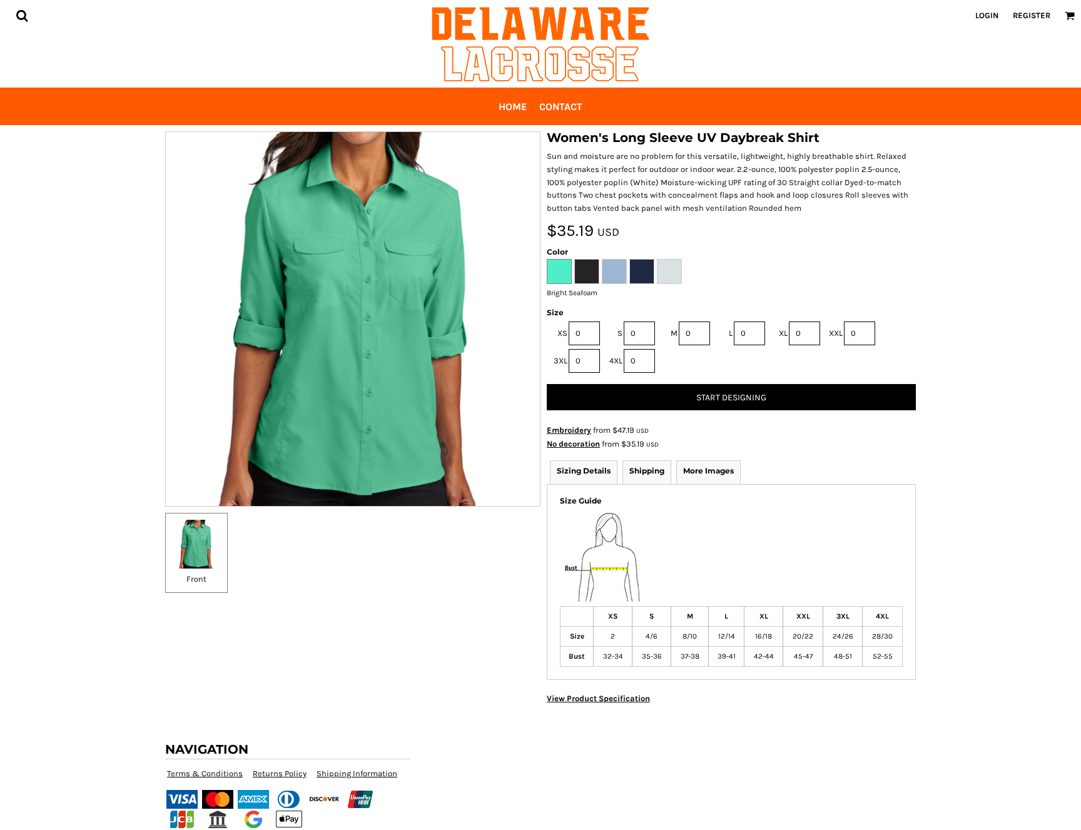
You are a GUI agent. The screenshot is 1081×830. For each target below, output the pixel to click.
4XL (615, 360)
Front (196, 579)
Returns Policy (280, 773)
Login (986, 15)
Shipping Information (357, 773)
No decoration (573, 443)
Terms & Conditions (205, 773)
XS (562, 333)
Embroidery (569, 430)
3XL (560, 360)
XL (783, 333)
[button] (22, 15)
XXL (836, 333)
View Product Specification (598, 698)
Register (1031, 15)
